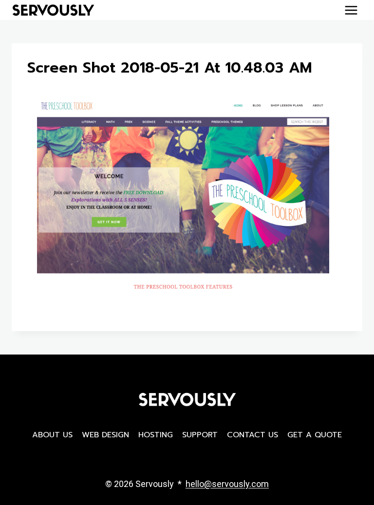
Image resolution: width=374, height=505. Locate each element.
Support (200, 435)
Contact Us (252, 435)
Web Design (105, 435)
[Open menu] (350, 10)
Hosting (155, 435)
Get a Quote (314, 435)
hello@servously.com (227, 484)
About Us (52, 435)
